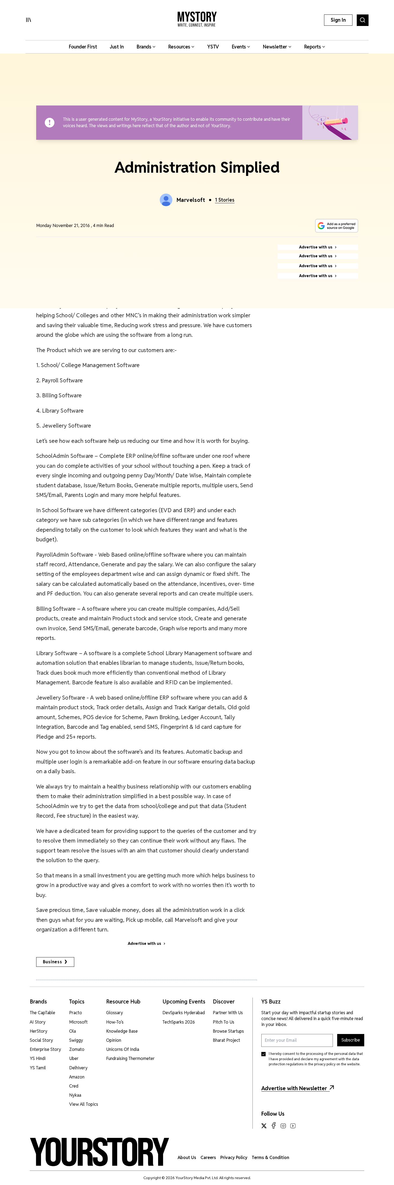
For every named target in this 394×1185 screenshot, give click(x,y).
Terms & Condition (270, 1157)
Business (52, 962)
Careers (208, 1157)
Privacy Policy (233, 1157)
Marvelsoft (191, 200)
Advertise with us (144, 943)
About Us (187, 1157)
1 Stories (225, 200)
